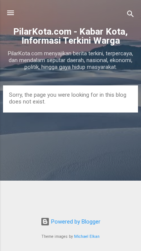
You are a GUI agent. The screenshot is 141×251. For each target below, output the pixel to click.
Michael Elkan (87, 236)
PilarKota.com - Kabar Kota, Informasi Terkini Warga (70, 36)
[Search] (130, 15)
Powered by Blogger (75, 221)
